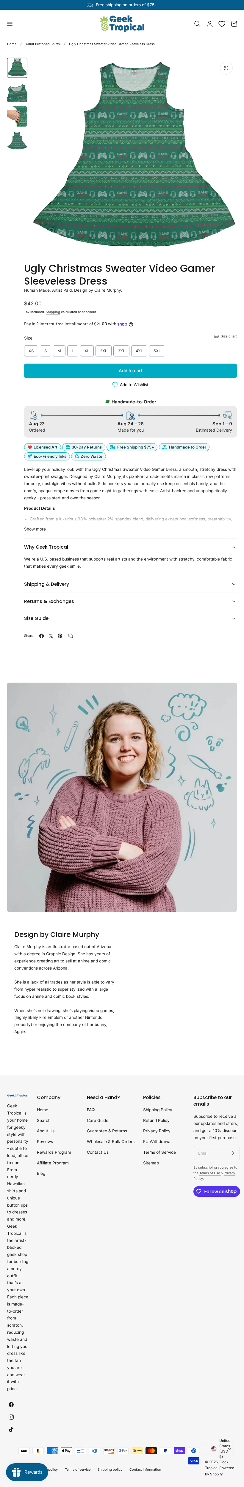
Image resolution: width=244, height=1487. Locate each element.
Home (11, 44)
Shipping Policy (157, 1109)
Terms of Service (159, 1152)
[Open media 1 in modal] (226, 68)
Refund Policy (156, 1120)
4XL (139, 349)
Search (44, 1120)
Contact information (145, 1469)
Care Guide (97, 1120)
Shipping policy (110, 1469)
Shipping (53, 312)
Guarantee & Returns (107, 1131)
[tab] (17, 68)
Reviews (45, 1141)
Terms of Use (210, 1173)
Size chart (229, 336)
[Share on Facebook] (41, 636)
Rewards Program (54, 1152)
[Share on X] (51, 636)
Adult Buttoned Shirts (43, 44)
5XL (157, 349)
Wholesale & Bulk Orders (110, 1141)
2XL (104, 349)
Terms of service (77, 1469)
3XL (122, 349)
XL (87, 349)
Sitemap (151, 1163)
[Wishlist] (221, 24)
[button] (9, 23)
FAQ (91, 1109)
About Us (45, 1131)
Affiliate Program (53, 1163)
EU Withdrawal (157, 1141)
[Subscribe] (233, 1153)
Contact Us (98, 1152)
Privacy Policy (157, 1131)
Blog (41, 1173)
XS (31, 349)
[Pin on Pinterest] (60, 636)
